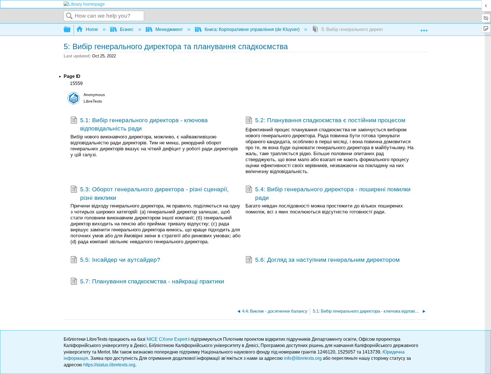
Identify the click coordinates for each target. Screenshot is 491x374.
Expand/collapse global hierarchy (70, 30)
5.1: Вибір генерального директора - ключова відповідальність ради (144, 124)
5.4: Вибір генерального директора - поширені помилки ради (333, 193)
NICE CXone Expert (167, 339)
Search (69, 16)
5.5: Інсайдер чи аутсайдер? (120, 259)
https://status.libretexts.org (109, 364)
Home (92, 29)
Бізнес (127, 29)
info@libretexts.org (303, 358)
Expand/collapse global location (424, 28)
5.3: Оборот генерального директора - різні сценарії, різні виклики (154, 193)
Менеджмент (169, 29)
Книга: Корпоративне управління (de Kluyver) (252, 29)
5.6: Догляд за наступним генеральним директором (327, 259)
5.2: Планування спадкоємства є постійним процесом (330, 120)
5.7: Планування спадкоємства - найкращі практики (152, 281)
